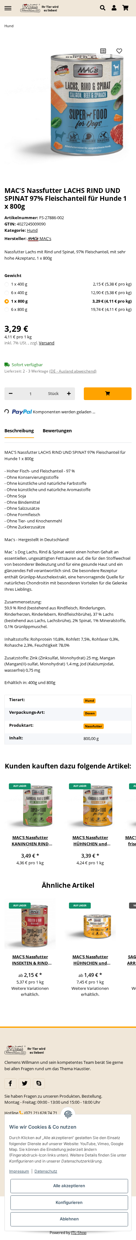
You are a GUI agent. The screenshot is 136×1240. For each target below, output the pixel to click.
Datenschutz (45, 1171)
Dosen (90, 713)
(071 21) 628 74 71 (40, 1113)
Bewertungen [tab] (57, 431)
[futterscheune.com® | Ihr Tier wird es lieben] (40, 8)
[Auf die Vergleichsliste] (103, 51)
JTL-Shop (78, 1232)
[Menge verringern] (10, 393)
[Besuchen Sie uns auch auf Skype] (39, 1083)
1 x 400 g (71, 284)
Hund (32, 230)
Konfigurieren (69, 1202)
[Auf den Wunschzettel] (119, 51)
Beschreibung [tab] (19, 431)
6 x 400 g (71, 292)
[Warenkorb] (125, 8)
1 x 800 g (71, 301)
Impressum (19, 1171)
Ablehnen (69, 1218)
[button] (104, 8)
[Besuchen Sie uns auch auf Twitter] (25, 1083)
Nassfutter (93, 726)
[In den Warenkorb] (108, 393)
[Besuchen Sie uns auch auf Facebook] (10, 1083)
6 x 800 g (71, 309)
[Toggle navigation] (7, 5)
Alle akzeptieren (69, 1185)
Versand (46, 343)
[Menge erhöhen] (69, 393)
